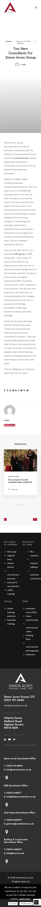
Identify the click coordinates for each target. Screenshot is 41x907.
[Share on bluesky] (21, 390)
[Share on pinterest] (13, 390)
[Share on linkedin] (16, 390)
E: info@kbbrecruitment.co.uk (20, 796)
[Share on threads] (10, 390)
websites (30, 654)
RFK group (20, 254)
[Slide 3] (23, 504)
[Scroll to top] (36, 902)
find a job (11, 551)
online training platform (11, 612)
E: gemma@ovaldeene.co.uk (19, 823)
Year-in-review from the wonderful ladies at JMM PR (20, 481)
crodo (23, 64)
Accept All (12, 904)
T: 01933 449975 (13, 819)
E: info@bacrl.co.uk (14, 853)
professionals (22, 158)
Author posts (9, 425)
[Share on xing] (24, 390)
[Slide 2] (20, 504)
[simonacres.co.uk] (10, 7)
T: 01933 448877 (12, 792)
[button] (36, 7)
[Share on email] (27, 390)
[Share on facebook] (4, 390)
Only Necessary (26, 904)
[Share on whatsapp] (18, 390)
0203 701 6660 (14, 700)
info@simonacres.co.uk (15, 705)
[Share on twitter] (7, 390)
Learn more (24, 898)
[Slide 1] (18, 504)
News (9, 41)
